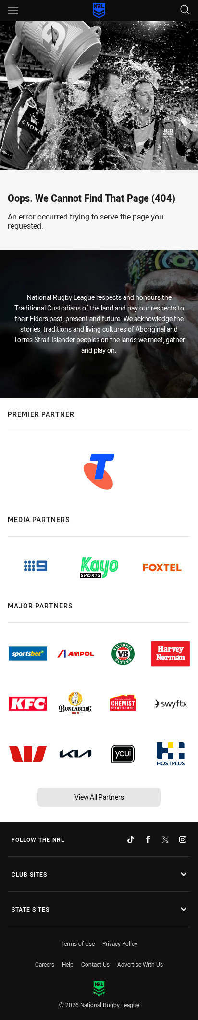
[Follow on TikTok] (131, 839)
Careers (44, 964)
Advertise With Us (140, 964)
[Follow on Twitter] (165, 839)
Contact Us (95, 964)
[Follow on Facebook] (148, 839)
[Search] (185, 10)
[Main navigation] (13, 10)
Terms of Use (78, 943)
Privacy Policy (119, 943)
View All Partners (99, 796)
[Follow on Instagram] (182, 839)
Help (68, 964)
